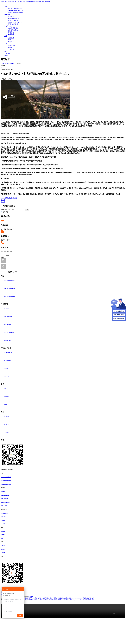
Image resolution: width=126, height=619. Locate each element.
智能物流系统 (61, 598)
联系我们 (11, 47)
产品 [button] (2, 473)
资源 (5, 36)
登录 (5, 51)
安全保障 (11, 32)
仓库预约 (40, 598)
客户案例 (11, 16)
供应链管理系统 (53, 598)
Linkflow (80, 598)
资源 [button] (2, 527)
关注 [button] (2, 556)
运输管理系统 (12, 198)
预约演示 (10, 272)
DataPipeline (74, 598)
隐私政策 (30, 596)
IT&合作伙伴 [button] (4, 509)
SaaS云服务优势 (13, 28)
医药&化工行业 (13, 24)
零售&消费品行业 (14, 18)
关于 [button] (2, 541)
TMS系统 (34, 598)
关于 (5, 43)
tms (2, 198)
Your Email (4, 209)
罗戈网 (92, 598)
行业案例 (7, 14)
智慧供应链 (68, 598)
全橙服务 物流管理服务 (15, 12)
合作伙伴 (11, 34)
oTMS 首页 (4, 63)
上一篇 (3, 200)
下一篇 (3, 202)
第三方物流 (46, 598)
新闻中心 (11, 40)
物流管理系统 (28, 598)
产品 (5, 6)
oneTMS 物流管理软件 (9, 280)
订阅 (27, 209)
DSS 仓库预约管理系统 (15, 10)
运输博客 (11, 38)
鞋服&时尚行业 (13, 20)
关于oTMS (11, 45)
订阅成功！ (6, 212)
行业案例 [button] (3, 487)
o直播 (10, 41)
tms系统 (5, 198)
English (6, 55)
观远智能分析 (86, 598)
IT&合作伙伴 (8, 26)
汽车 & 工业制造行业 (15, 22)
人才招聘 (11, 49)
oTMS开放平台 (13, 30)
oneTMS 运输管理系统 (15, 8)
